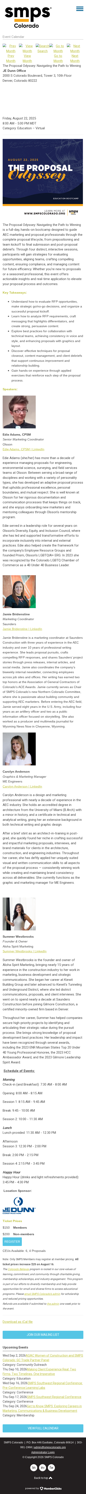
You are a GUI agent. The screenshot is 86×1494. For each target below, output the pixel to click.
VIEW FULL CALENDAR (43, 1428)
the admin (53, 1303)
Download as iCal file (18, 1322)
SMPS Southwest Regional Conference (54, 1397)
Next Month (75, 58)
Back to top (41, 1478)
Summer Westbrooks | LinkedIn (25, 951)
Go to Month (58, 58)
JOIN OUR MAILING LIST (43, 1334)
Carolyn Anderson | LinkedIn (22, 786)
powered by (32, 1488)
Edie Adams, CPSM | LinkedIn (23, 449)
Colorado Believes (18, 1269)
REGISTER (12, 1241)
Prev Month (10, 58)
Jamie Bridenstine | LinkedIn (22, 629)
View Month (27, 58)
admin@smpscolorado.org (50, 1447)
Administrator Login (43, 1452)
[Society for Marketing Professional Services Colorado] (27, 28)
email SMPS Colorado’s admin (42, 1293)
